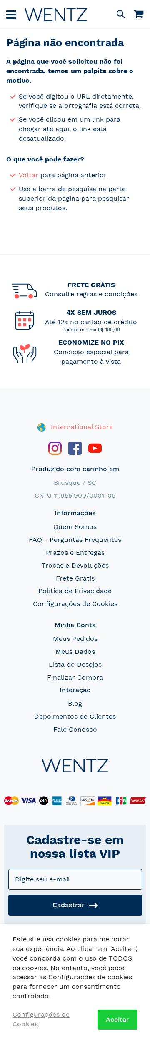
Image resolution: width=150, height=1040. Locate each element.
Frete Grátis (75, 578)
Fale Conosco (75, 729)
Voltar (28, 175)
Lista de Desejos (75, 664)
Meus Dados (75, 651)
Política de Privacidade (75, 591)
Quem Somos (75, 527)
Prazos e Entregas (75, 552)
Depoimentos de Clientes (75, 716)
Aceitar (117, 1019)
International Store (81, 427)
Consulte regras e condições (91, 294)
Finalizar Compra (75, 677)
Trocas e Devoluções (75, 565)
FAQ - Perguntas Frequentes (75, 540)
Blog (75, 703)
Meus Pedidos (75, 639)
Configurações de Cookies (75, 604)
